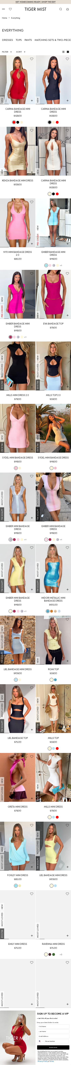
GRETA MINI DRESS (18, 806)
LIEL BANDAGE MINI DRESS (18, 669)
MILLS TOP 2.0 (53, 395)
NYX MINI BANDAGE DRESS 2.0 (17, 253)
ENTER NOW (53, 1047)
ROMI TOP (53, 669)
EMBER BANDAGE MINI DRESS (53, 253)
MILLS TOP (53, 738)
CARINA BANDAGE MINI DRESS (17, 110)
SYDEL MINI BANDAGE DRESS (17, 457)
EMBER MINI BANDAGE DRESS (18, 528)
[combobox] (41, 1041)
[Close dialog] (68, 1013)
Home (4, 17)
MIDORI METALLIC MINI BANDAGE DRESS (53, 599)
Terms (51, 1061)
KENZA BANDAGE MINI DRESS (17, 180)
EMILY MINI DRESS (17, 944)
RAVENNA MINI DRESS (53, 944)
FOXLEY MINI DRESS (17, 875)
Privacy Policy (43, 1061)
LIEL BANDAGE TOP (18, 738)
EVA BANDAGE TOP (53, 323)
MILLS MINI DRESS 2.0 (17, 395)
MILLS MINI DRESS (53, 806)
